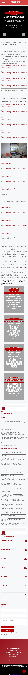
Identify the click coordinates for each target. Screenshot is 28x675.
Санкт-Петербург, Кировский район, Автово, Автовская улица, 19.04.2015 (13, 524)
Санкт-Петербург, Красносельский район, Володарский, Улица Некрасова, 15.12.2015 (13, 479)
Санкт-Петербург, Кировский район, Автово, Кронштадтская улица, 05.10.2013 (12, 459)
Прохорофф (3, 483)
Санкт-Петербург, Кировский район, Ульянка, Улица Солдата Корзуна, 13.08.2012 (12, 500)
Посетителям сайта (13, 654)
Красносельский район (6, 540)
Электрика (3, 558)
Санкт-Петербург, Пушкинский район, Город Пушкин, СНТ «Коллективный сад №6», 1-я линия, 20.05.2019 (13, 514)
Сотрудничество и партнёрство (13, 652)
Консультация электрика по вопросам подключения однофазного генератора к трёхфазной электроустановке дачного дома (13, 444)
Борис (2, 523)
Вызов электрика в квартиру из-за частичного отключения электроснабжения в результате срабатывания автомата (12, 428)
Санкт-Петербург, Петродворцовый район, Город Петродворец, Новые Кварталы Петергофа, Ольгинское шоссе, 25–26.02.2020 (14, 485)
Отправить (7, 627)
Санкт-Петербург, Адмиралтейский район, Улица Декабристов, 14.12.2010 (14, 509)
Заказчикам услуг (13, 656)
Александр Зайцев (5, 452)
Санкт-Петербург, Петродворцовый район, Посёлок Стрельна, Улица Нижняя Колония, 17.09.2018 (12, 474)
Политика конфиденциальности (14, 648)
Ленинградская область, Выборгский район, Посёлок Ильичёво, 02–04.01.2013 (13, 469)
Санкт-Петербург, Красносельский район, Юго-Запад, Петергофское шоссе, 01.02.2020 (13, 454)
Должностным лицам (14, 660)
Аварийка (3, 567)
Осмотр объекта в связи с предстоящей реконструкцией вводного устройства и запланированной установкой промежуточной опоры (13, 433)
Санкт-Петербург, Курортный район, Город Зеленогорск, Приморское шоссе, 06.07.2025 (12, 495)
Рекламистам (14, 662)
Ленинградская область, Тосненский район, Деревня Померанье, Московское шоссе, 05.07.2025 (13, 519)
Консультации (4, 585)
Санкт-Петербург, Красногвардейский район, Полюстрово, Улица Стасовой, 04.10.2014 (11, 490)
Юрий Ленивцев (11, 25)
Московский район (5, 549)
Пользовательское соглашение (14, 646)
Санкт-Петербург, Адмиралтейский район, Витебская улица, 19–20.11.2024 (14, 505)
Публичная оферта (14, 650)
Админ (2, 518)
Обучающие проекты (14, 658)
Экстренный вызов (5, 594)
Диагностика (4, 576)
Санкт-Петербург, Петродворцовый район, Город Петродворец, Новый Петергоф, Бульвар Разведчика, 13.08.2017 (13, 464)
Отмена (8, 630)
